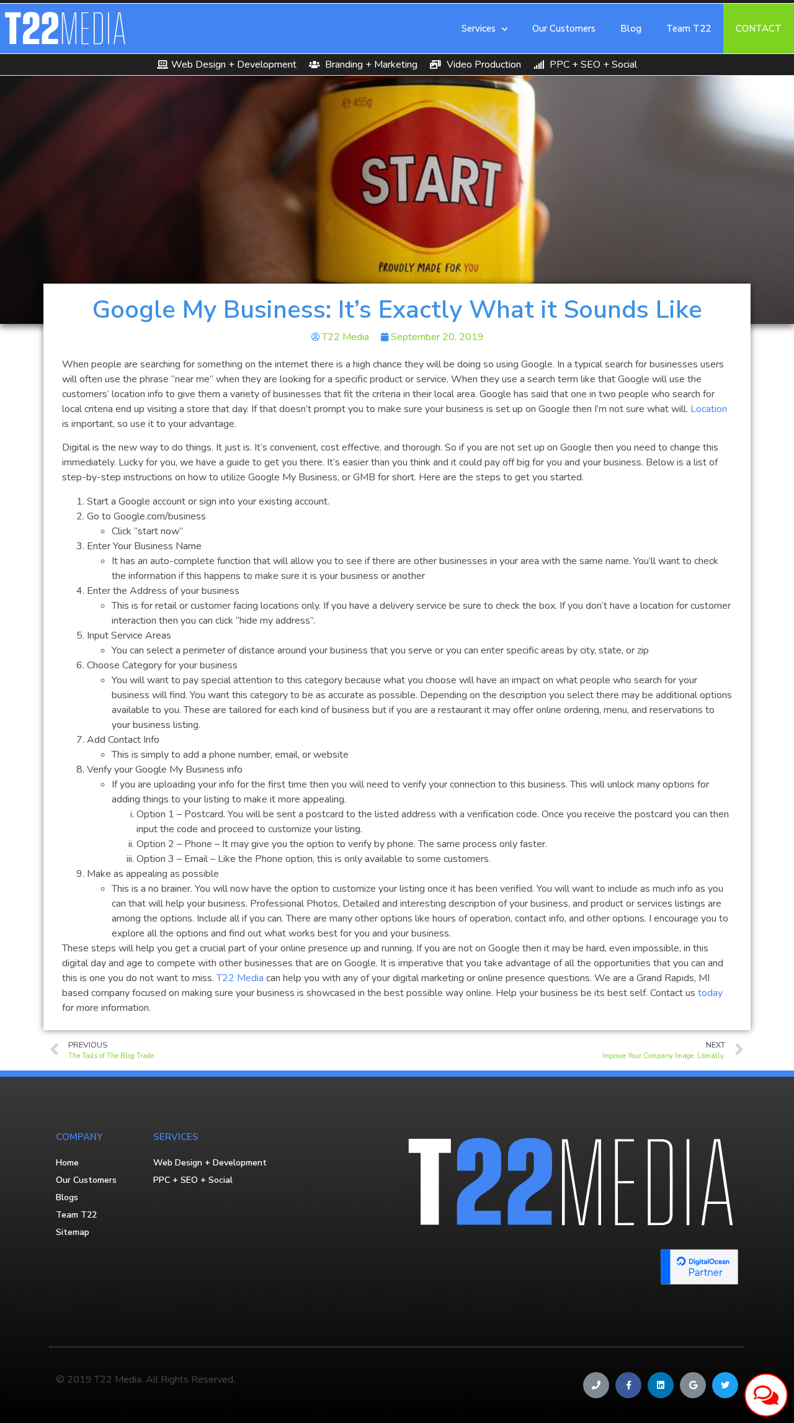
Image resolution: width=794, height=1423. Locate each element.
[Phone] (596, 1385)
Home (67, 1163)
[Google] (693, 1385)
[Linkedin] (661, 1385)
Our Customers (564, 28)
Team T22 (688, 28)
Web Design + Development (210, 1163)
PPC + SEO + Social (193, 1180)
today (710, 993)
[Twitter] (725, 1385)
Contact (759, 28)
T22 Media (240, 978)
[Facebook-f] (628, 1385)
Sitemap (72, 1232)
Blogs (67, 1197)
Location (708, 409)
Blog (630, 28)
